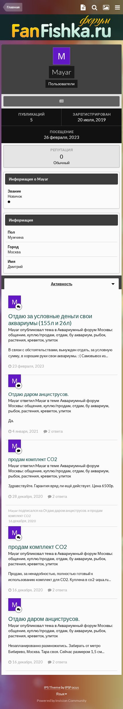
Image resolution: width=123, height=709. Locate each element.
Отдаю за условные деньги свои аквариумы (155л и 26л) (50, 319)
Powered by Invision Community (61, 700)
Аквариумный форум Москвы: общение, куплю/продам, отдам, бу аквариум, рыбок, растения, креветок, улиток (60, 334)
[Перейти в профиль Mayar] (14, 302)
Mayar (13, 510)
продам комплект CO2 (32, 459)
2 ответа (55, 431)
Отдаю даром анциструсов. (38, 394)
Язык (60, 694)
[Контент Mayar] (61, 101)
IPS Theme (52, 687)
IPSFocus (72, 687)
